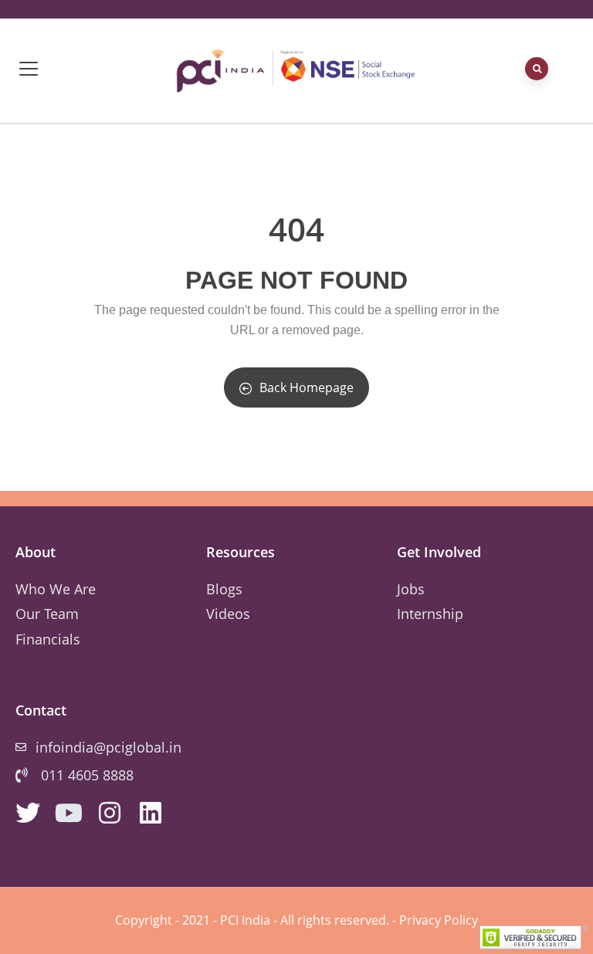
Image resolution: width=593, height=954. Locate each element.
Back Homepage (306, 387)
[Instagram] (109, 812)
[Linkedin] (150, 812)
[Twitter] (27, 812)
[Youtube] (68, 812)
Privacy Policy (438, 920)
